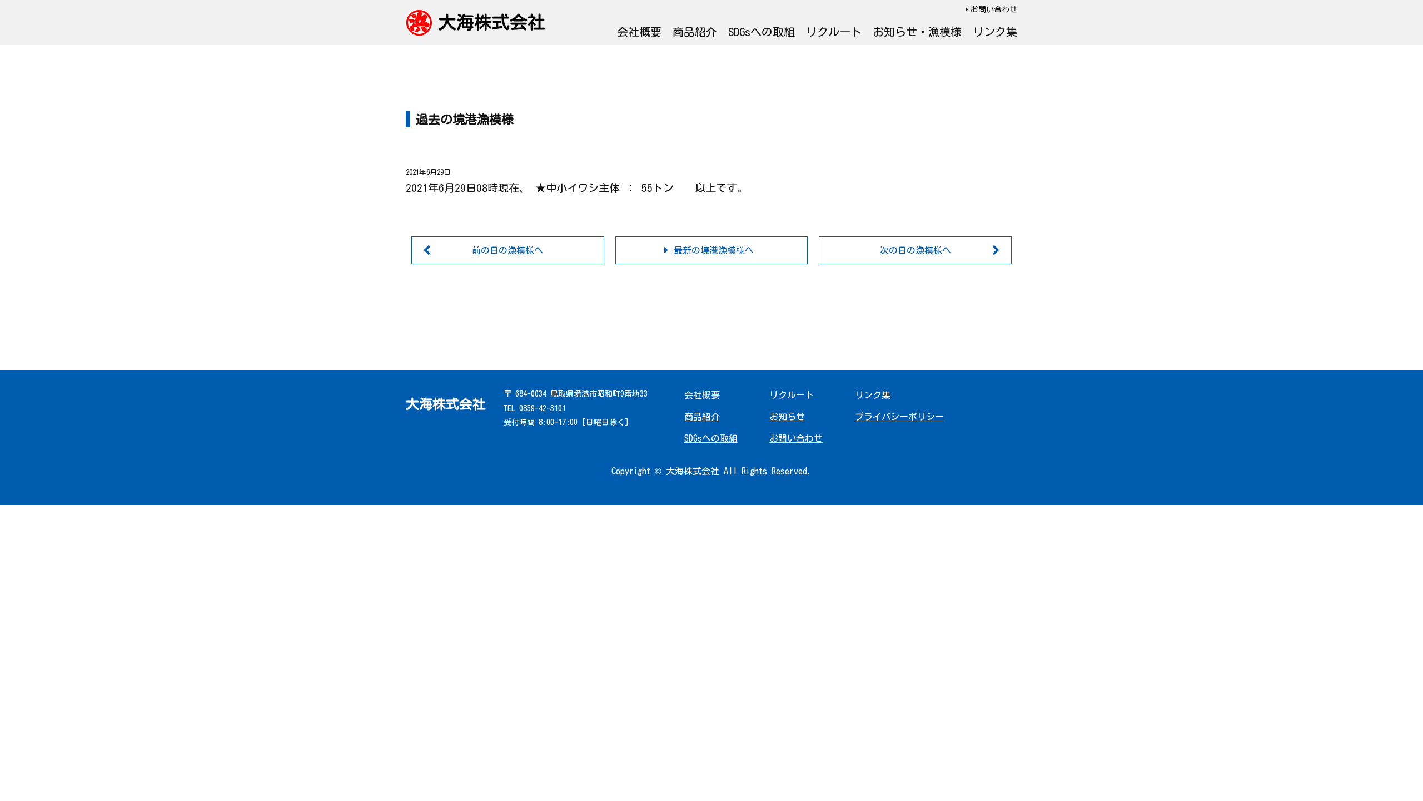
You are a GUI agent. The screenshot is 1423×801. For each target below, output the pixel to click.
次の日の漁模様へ (915, 250)
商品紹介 (695, 31)
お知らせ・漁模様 (917, 31)
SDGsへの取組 (761, 31)
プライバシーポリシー (899, 416)
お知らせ (787, 416)
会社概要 (639, 31)
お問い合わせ (994, 9)
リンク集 (995, 31)
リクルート (834, 31)
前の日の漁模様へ (507, 250)
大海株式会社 (492, 22)
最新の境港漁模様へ (714, 250)
